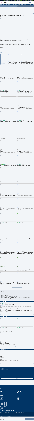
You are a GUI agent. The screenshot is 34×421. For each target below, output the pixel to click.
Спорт (18, 398)
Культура (1, 399)
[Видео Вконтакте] (4, 405)
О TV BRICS (1, 391)
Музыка (18, 399)
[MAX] (6, 405)
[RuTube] (1, 405)
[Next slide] (4, 63)
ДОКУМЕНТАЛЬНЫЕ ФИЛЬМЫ (21, 392)
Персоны (1, 400)
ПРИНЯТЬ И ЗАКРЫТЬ (29, 418)
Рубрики (1, 395)
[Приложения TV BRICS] (1, 408)
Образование (18, 397)
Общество (1, 396)
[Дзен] (6, 403)
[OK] (3, 403)
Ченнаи (3, 376)
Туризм (1, 398)
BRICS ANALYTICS (19, 393)
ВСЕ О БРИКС (19, 391)
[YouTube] (4, 403)
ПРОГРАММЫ (2, 392)
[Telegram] (3, 405)
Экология (18, 400)
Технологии (1, 397)
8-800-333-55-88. (22, 413)
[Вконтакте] (1, 403)
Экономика (18, 396)
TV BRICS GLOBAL (2, 393)
